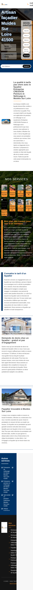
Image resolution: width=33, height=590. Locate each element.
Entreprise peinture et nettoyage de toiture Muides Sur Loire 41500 (7, 486)
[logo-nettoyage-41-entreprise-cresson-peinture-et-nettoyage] (4, 4)
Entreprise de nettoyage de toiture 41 (15, 542)
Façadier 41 (14, 547)
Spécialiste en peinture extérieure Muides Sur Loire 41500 (7, 500)
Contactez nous (8, 56)
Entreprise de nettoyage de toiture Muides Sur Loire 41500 (7, 473)
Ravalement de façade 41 (15, 571)
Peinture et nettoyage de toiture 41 (15, 565)
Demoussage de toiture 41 (15, 536)
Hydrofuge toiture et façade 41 (14, 553)
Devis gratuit (7, 47)
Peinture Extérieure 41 (15, 559)
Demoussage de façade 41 (15, 531)
